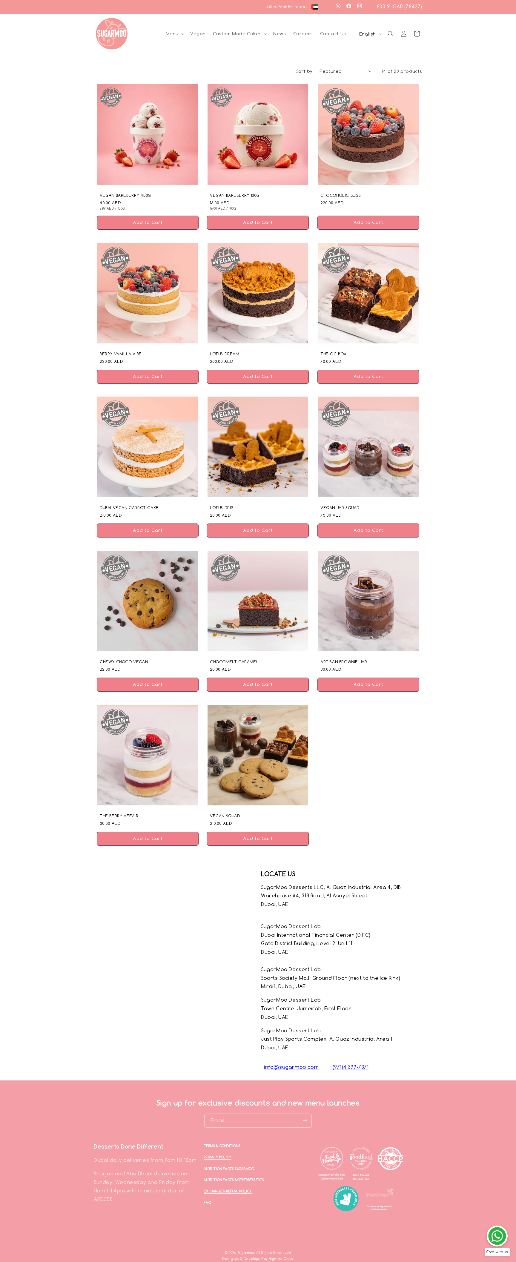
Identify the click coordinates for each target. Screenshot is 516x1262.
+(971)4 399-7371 (349, 1067)
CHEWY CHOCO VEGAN (124, 661)
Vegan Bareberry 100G (234, 195)
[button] (174, 33)
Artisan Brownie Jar (343, 661)
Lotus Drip (221, 508)
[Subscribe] (304, 1121)
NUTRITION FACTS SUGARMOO (229, 1169)
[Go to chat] (497, 1236)
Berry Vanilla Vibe (121, 353)
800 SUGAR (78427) (399, 7)
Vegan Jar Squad (340, 508)
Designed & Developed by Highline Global (258, 1259)
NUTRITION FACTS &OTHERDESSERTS (234, 1180)
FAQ (207, 1202)
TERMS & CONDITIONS (222, 1146)
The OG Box (333, 353)
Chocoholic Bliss (340, 195)
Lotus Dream (224, 353)
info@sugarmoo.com (291, 1067)
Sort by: (305, 71)
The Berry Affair (119, 815)
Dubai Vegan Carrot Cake (129, 508)
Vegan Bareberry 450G (125, 195)
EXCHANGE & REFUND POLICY (227, 1191)
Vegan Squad (225, 815)
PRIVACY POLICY (217, 1157)
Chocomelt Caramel (234, 661)
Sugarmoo (246, 1253)
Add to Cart (148, 224)
